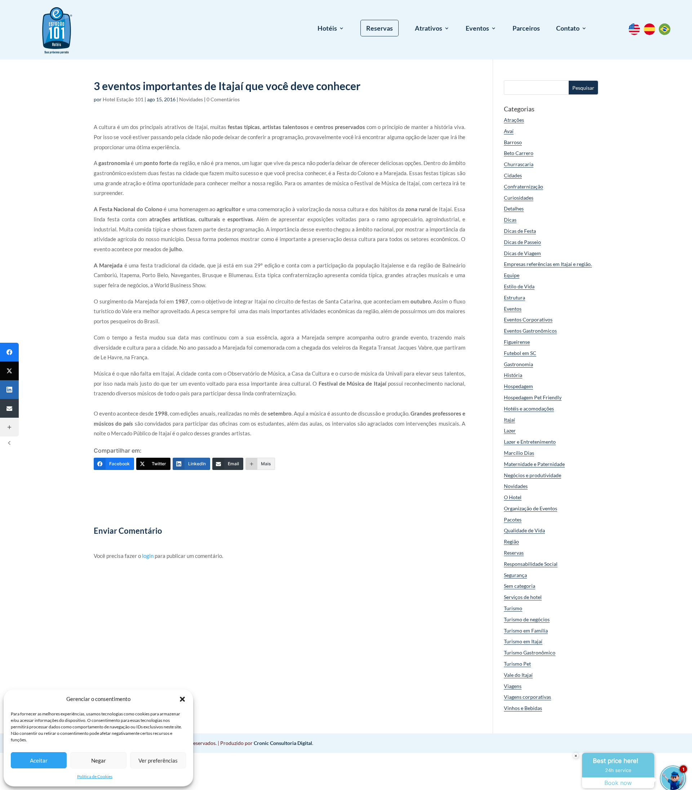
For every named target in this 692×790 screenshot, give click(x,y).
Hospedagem (518, 386)
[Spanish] (651, 33)
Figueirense (517, 342)
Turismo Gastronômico (529, 652)
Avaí (509, 131)
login (148, 555)
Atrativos (428, 29)
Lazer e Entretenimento (530, 442)
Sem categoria (519, 586)
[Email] (9, 408)
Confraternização (523, 186)
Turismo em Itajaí (523, 641)
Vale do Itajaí (518, 675)
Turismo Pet (517, 664)
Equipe (511, 275)
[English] (636, 33)
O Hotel (513, 497)
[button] (182, 699)
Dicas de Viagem (522, 253)
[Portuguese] (666, 33)
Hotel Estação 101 (123, 99)
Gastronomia (518, 364)
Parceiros (526, 29)
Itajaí (509, 420)
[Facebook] (9, 352)
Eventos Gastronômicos (530, 331)
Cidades (513, 175)
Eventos (477, 29)
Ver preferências (158, 760)
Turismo (513, 608)
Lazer (510, 430)
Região (511, 541)
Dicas (510, 220)
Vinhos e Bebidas (523, 708)
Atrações (514, 120)
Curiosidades (518, 198)
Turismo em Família (526, 630)
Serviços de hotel (523, 597)
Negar (98, 760)
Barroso (513, 142)
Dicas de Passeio (522, 242)
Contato (568, 29)
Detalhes (514, 208)
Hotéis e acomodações (529, 408)
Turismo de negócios (527, 619)
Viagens (513, 686)
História (513, 375)
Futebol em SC (520, 353)
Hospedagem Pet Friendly (533, 397)
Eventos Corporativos (528, 319)
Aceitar (39, 760)
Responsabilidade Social (531, 564)
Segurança (515, 575)
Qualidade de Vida (524, 530)
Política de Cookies (94, 776)
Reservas (379, 28)
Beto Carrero (518, 153)
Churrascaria (518, 164)
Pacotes (513, 519)
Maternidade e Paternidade (534, 464)
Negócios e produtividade (532, 475)
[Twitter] (9, 370)
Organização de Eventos (530, 508)
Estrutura (514, 297)
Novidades (191, 99)
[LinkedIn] (9, 389)
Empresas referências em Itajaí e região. (548, 264)
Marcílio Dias (519, 453)
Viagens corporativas (527, 697)
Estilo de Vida (519, 286)
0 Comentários (223, 99)
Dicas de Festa (520, 231)
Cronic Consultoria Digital (283, 743)
